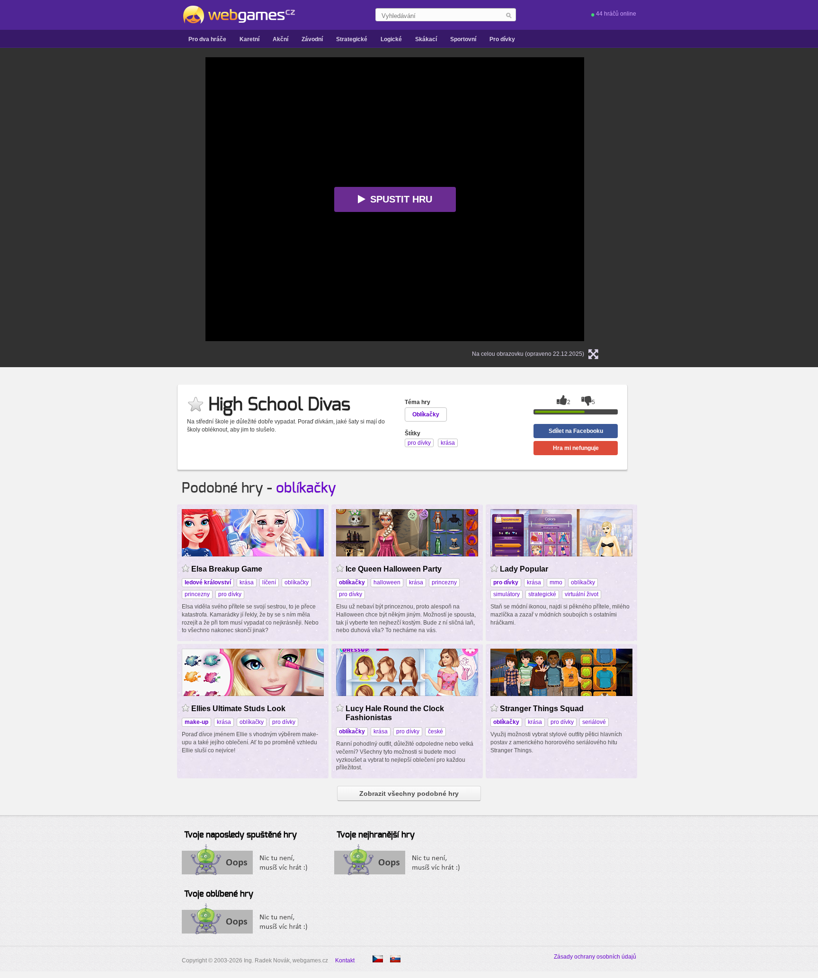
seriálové (594, 722)
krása (247, 582)
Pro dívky (502, 39)
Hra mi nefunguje (576, 448)
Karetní (249, 39)
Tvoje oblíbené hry (218, 894)
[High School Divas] (395, 958)
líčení (269, 582)
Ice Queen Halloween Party (394, 569)
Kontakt (345, 960)
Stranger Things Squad (542, 709)
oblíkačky (306, 488)
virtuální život (581, 594)
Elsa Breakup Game (226, 569)
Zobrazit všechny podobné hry (409, 793)
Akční (280, 39)
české (435, 731)
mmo (556, 582)
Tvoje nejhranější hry (376, 835)
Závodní (312, 39)
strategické (542, 594)
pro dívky (229, 594)
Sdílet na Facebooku (576, 431)
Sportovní (463, 39)
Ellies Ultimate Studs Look (238, 709)
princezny (197, 594)
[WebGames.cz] (238, 14)
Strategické (351, 39)
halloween (386, 582)
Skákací (426, 39)
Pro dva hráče (207, 39)
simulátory (506, 594)
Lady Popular (524, 569)
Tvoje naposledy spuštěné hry (240, 835)
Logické (391, 39)
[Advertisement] (87, 199)
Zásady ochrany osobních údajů (595, 956)
